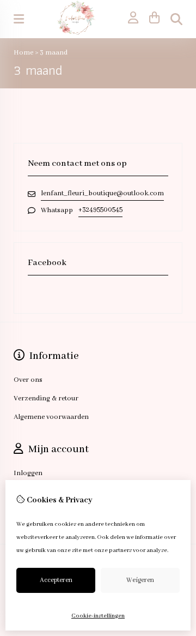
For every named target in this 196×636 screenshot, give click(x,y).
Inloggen (28, 473)
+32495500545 (100, 209)
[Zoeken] (176, 19)
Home (23, 52)
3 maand (54, 52)
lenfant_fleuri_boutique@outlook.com (102, 193)
